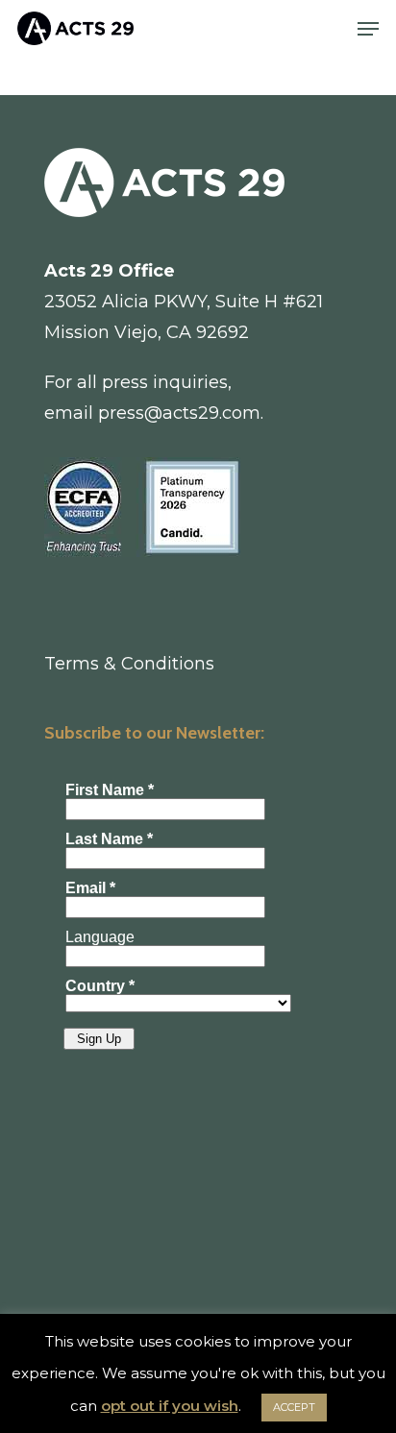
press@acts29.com (179, 413)
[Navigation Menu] (368, 28)
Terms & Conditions (129, 663)
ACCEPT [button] (294, 1407)
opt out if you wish (169, 1406)
